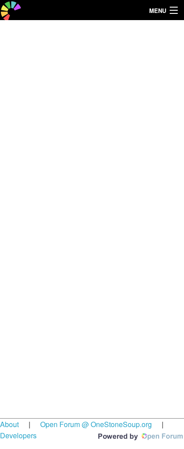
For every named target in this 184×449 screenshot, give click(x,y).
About (9, 424)
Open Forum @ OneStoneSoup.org (96, 424)
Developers (18, 435)
